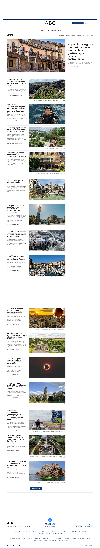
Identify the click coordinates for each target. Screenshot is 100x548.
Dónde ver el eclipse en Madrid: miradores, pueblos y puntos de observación (15, 311)
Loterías (74, 538)
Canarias (73, 35)
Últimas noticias (68, 538)
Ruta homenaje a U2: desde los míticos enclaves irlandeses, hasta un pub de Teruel (16, 336)
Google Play (89, 526)
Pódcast (66, 540)
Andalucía (68, 35)
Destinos (79, 35)
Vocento (15, 531)
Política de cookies (46, 531)
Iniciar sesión (89, 23)
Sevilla (52, 26)
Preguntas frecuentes (37, 540)
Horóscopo (52, 538)
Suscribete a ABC (77, 23)
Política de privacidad (36, 531)
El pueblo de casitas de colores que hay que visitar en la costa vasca (16, 258)
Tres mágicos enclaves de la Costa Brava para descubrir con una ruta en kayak (16, 464)
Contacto (28, 531)
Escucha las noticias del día (84, 538)
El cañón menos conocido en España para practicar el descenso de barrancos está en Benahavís (16, 234)
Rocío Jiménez (71, 68)
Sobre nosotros (21, 531)
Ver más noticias (36, 488)
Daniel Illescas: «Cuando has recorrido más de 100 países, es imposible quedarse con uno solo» (16, 109)
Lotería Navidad (45, 538)
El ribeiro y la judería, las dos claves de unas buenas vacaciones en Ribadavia (16, 129)
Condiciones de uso (56, 531)
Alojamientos (61, 35)
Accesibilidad (71, 531)
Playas (92, 35)
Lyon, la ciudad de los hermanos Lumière (15, 181)
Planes (83, 35)
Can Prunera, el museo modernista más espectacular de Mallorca (16, 154)
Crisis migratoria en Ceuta (54, 30)
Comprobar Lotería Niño (15, 538)
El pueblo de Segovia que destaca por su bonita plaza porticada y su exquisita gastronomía (80, 52)
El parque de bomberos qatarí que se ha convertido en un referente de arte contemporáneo (15, 208)
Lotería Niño (24, 538)
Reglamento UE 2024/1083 (81, 531)
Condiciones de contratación (44, 533)
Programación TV (59, 538)
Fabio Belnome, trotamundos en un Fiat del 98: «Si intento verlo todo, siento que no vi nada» (16, 415)
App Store (80, 526)
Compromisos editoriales (57, 533)
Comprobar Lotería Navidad (34, 538)
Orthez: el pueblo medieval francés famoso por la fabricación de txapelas (16, 386)
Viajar (10, 35)
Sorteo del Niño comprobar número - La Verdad (53, 540)
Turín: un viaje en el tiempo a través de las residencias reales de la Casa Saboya (16, 438)
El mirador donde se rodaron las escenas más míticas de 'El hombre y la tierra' (16, 82)
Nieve (88, 35)
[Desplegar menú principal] (8, 23)
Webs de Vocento (88, 545)
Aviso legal (64, 531)
